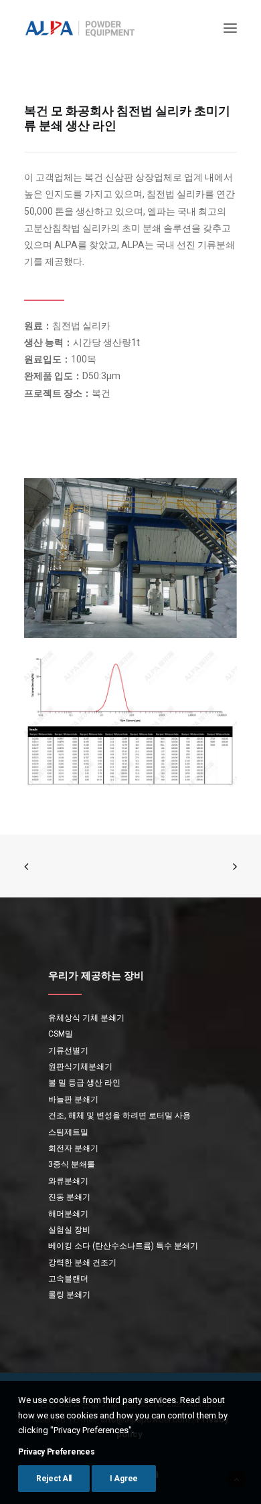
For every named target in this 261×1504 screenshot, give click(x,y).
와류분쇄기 (68, 1181)
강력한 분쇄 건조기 (82, 1262)
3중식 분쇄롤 (71, 1164)
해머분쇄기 (68, 1213)
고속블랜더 (68, 1278)
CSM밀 (60, 1034)
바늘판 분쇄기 (73, 1099)
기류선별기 (68, 1050)
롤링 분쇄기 (69, 1294)
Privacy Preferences (56, 1452)
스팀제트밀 (68, 1132)
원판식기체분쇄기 (80, 1066)
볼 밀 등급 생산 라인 (84, 1082)
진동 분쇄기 (69, 1197)
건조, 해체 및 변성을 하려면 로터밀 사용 (119, 1115)
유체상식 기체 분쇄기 (86, 1018)
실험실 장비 (69, 1229)
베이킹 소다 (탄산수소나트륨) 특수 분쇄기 (123, 1246)
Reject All (54, 1478)
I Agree (124, 1478)
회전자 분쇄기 (73, 1148)
